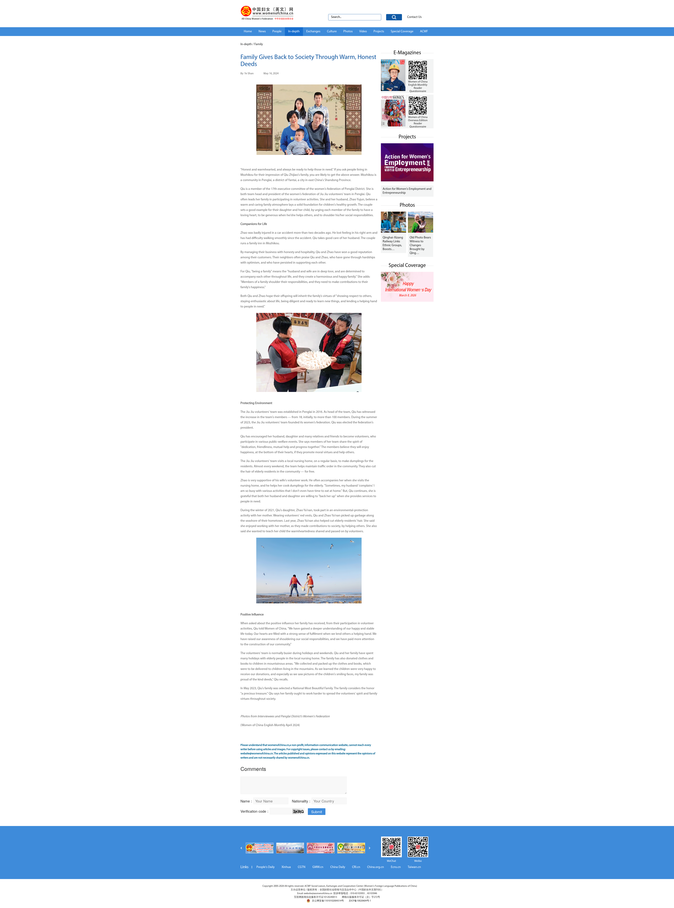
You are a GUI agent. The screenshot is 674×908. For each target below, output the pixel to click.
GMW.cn (317, 867)
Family (258, 44)
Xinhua (286, 867)
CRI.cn (356, 867)
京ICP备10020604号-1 (360, 901)
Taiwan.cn (414, 867)
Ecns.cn (396, 867)
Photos (348, 31)
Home (248, 31)
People (277, 31)
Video (363, 31)
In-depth (294, 31)
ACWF (424, 31)
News (262, 31)
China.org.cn (375, 867)
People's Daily (265, 867)
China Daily (337, 867)
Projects (379, 31)
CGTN (301, 867)
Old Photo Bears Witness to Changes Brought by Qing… (420, 245)
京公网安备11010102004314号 (328, 901)
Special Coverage (402, 31)
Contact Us (414, 17)
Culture (332, 31)
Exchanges (313, 31)
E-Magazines (407, 53)
